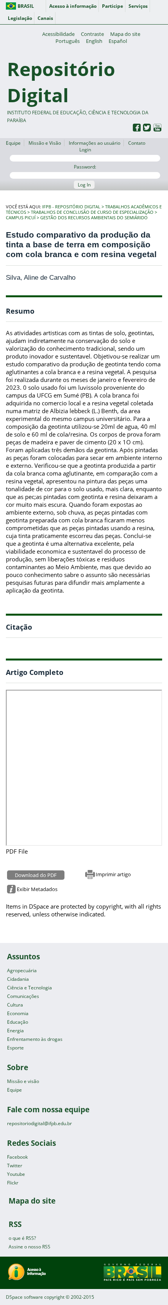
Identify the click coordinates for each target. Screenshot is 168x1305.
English (94, 40)
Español (118, 40)
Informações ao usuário (94, 143)
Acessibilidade (58, 33)
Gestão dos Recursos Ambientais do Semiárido (94, 217)
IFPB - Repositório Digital (71, 207)
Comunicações (23, 996)
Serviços (138, 6)
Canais (45, 18)
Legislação (20, 18)
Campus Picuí (21, 217)
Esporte (15, 1047)
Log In (84, 184)
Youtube (16, 1174)
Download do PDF (36, 875)
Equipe (13, 143)
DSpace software (24, 1297)
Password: (85, 166)
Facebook (17, 1157)
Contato (136, 143)
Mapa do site (125, 33)
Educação (17, 1022)
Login (85, 149)
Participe (112, 6)
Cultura (15, 1004)
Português (67, 40)
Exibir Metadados (37, 889)
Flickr (12, 1182)
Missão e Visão (45, 143)
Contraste (92, 33)
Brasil (26, 6)
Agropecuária (22, 970)
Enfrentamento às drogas (35, 1039)
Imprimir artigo (113, 874)
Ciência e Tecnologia (29, 987)
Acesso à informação (73, 6)
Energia (15, 1030)
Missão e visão (23, 1081)
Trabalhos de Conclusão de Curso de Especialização (92, 212)
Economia (18, 1013)
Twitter (14, 1165)
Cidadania (18, 979)
